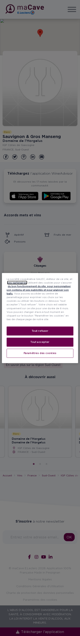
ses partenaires (17, 282)
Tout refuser (40, 330)
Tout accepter (40, 341)
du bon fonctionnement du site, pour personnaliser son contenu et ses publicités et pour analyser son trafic (39, 290)
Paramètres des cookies (40, 353)
